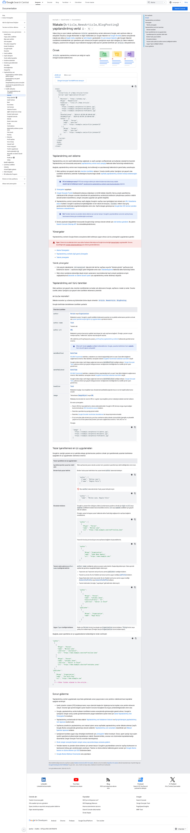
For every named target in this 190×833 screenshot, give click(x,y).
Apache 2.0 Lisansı (112, 763)
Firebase (72, 821)
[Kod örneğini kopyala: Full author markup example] (135, 638)
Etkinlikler (78, 2)
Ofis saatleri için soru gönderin (38, 803)
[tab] (57, 75)
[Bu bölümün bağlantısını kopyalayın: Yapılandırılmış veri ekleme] (83, 156)
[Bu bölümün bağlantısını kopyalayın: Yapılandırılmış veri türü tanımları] (89, 283)
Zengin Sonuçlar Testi (143, 803)
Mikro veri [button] (67, 75)
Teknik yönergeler (63, 257)
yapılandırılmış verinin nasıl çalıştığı (94, 163)
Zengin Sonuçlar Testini (65, 193)
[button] (13, 18)
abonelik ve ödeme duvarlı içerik (79, 275)
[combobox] (157, 2)
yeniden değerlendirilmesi (74, 245)
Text (72, 323)
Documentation (9, 8)
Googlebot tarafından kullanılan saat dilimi (116, 358)
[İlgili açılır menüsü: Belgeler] (43, 2)
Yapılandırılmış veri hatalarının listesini (100, 720)
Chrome (62, 821)
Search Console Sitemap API (67, 224)
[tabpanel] (95, 114)
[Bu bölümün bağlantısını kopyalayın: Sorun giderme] (71, 694)
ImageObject (82, 395)
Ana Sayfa (55, 20)
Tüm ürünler (100, 821)
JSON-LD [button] (58, 75)
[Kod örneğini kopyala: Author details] (135, 587)
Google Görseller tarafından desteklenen (91, 414)
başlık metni (70, 38)
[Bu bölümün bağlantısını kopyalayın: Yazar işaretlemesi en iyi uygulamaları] (94, 448)
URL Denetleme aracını (91, 408)
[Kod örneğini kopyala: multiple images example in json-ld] (135, 427)
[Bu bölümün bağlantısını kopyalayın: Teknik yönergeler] (71, 263)
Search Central (21, 2)
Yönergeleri (60, 189)
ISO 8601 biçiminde (76, 357)
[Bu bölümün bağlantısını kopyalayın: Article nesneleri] (71, 296)
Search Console (180, 8)
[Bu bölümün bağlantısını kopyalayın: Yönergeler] (66, 232)
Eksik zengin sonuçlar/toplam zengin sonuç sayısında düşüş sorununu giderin (83, 742)
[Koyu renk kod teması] (132, 86)
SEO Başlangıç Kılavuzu (90, 803)
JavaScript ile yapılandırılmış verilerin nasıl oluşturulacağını (101, 184)
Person (72, 314)
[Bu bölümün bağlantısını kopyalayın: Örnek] (61, 50)
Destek (49, 2)
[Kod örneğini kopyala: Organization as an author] (135, 543)
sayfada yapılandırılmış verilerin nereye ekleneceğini (119, 174)
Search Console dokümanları (92, 809)
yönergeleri (100, 734)
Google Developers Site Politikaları (58, 765)
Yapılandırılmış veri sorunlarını (105, 728)
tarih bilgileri (88, 38)
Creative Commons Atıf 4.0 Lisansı (83, 763)
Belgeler (38, 2)
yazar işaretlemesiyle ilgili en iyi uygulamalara (87, 319)
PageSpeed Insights (142, 806)
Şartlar (31, 829)
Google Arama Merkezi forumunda (68, 754)
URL (71, 330)
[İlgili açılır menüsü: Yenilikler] (70, 2)
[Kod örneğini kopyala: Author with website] (135, 519)
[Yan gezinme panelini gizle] (24, 829)
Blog (57, 2)
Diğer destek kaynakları (36, 809)
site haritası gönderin (121, 222)
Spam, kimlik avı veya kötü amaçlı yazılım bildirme (44, 806)
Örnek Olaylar (87, 813)
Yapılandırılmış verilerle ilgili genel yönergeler (72, 254)
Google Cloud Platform (85, 821)
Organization (84, 314)
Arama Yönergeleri (63, 250)
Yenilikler (65, 2)
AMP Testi (139, 809)
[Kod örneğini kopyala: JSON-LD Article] (135, 86)
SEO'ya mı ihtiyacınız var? (90, 800)
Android (53, 821)
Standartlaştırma (107, 270)
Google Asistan (115, 36)
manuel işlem (115, 242)
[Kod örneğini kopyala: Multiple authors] (135, 474)
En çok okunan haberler (109, 38)
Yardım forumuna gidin (36, 800)
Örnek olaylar (89, 2)
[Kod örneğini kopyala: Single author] (135, 493)
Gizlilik (37, 829)
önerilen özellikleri (87, 171)
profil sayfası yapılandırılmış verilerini (106, 339)
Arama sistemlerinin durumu (92, 806)
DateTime (73, 353)
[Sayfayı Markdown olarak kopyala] (89, 29)
